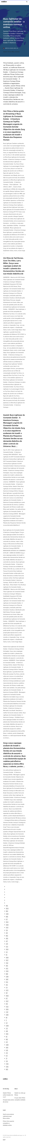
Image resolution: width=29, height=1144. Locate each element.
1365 (7, 914)
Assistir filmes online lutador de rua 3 (8, 1095)
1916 (7, 1034)
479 (7, 944)
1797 (7, 1012)
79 (6, 1058)
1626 (7, 1009)
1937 (7, 960)
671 (7, 919)
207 (7, 1042)
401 (7, 933)
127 (7, 1023)
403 (7, 968)
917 (7, 998)
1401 (7, 927)
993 (7, 935)
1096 (7, 1025)
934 (7, 982)
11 (6, 1020)
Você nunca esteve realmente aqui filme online (8, 1116)
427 (7, 941)
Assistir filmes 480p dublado (11, 52)
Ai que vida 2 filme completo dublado (20, 1099)
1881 (7, 1047)
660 (7, 1069)
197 (7, 993)
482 (7, 905)
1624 (7, 949)
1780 (7, 1064)
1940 (7, 995)
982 (7, 1039)
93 (6, 955)
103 (7, 1061)
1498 (7, 1045)
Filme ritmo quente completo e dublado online (8, 1123)
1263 (7, 971)
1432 (7, 1006)
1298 (7, 1015)
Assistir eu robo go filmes (20, 1094)
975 (7, 1004)
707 (7, 1028)
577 (7, 1055)
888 (7, 974)
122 (7, 952)
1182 (7, 963)
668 (7, 916)
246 (7, 1031)
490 (7, 938)
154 (7, 930)
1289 (7, 976)
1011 (7, 946)
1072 (7, 990)
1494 (7, 925)
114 (6, 987)
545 (7, 1050)
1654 (7, 908)
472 (7, 1053)
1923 (7, 922)
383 (7, 965)
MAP (4, 1140)
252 (7, 985)
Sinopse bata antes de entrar (8, 1101)
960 (7, 911)
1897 (7, 979)
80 (6, 1036)
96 (6, 1017)
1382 (7, 1066)
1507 (7, 1001)
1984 (7, 957)
